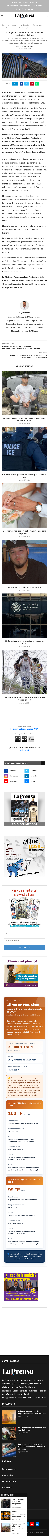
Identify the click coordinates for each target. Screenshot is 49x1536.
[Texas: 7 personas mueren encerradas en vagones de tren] (5, 1515)
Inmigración (25, 25)
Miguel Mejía (28, 46)
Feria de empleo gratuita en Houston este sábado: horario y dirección (31, 1446)
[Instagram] (22, 9)
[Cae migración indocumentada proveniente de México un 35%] (24, 672)
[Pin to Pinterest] (32, 84)
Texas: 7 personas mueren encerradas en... (19, 1514)
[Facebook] (16, 9)
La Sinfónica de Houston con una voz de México (32, 1429)
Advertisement (25, 5)
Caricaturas (7, 1487)
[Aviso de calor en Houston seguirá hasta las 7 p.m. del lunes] (9, 1417)
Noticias (13, 25)
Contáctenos (38, 5)
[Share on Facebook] (21, 84)
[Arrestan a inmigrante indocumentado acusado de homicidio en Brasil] (24, 393)
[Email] (32, 9)
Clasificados (7, 1475)
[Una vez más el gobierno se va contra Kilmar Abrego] (24, 562)
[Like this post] (16, 84)
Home (4, 25)
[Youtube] (29, 9)
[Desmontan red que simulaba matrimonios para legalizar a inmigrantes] (24, 505)
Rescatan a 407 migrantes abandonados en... (18, 1527)
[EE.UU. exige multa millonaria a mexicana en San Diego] (24, 615)
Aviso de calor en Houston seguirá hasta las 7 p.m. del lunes (32, 1412)
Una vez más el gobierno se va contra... (24, 587)
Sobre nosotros (8, 1469)
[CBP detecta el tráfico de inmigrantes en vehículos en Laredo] (5, 1503)
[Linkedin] (25, 9)
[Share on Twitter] (26, 84)
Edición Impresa (12, 5)
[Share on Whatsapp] (37, 84)
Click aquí (24, 750)
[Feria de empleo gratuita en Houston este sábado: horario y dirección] (9, 1450)
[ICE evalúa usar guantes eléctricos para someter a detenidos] (24, 449)
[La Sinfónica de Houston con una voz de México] (9, 1433)
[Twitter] (19, 9)
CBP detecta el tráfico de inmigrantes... (18, 1502)
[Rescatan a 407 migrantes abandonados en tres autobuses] (5, 1527)
